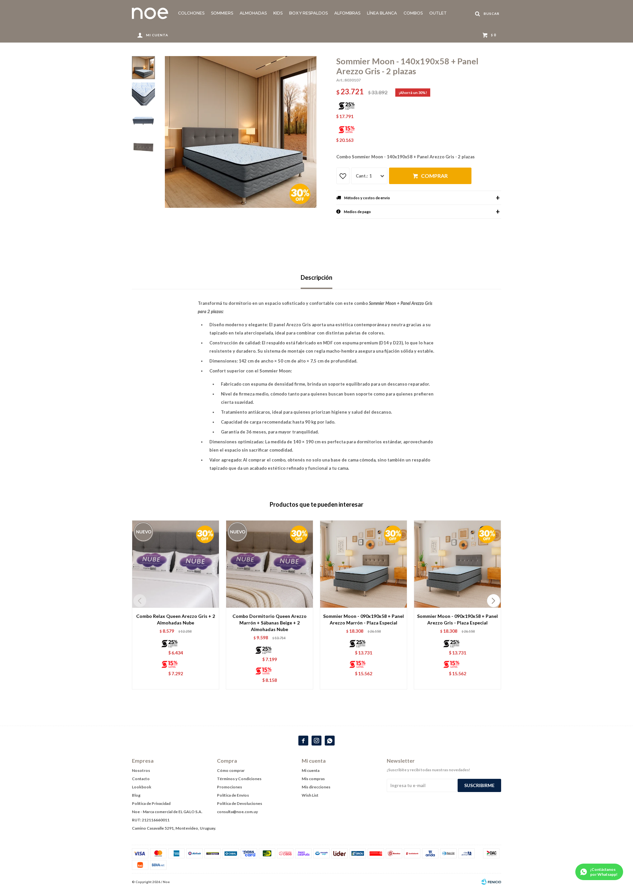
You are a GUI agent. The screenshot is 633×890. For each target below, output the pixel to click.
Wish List (310, 795)
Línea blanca (382, 13)
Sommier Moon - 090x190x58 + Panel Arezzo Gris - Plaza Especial (457, 619)
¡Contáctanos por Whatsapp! (604, 872)
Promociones (229, 786)
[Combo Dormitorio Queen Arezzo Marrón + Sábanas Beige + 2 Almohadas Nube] (269, 564)
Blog (136, 795)
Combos (413, 13)
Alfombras (347, 13)
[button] (493, 600)
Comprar (434, 176)
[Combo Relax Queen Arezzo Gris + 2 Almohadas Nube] (175, 564)
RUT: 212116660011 (150, 819)
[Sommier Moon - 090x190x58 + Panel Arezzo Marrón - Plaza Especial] (363, 564)
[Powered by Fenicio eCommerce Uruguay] (491, 882)
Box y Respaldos (308, 13)
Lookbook (141, 786)
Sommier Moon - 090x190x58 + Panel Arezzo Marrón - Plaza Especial (363, 619)
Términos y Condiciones (239, 778)
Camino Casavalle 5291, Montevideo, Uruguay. (174, 828)
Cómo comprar (231, 770)
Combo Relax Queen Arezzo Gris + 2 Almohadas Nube (175, 619)
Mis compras (313, 778)
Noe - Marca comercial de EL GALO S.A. (167, 811)
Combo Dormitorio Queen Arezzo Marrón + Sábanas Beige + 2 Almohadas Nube (269, 622)
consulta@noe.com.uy (237, 811)
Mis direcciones (316, 786)
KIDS (278, 13)
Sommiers (222, 13)
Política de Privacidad (151, 803)
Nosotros (141, 770)
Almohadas (253, 13)
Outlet (438, 13)
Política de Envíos (233, 795)
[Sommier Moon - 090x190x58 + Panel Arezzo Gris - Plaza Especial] (457, 564)
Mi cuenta (310, 770)
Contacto (141, 778)
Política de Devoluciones (239, 803)
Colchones (191, 13)
